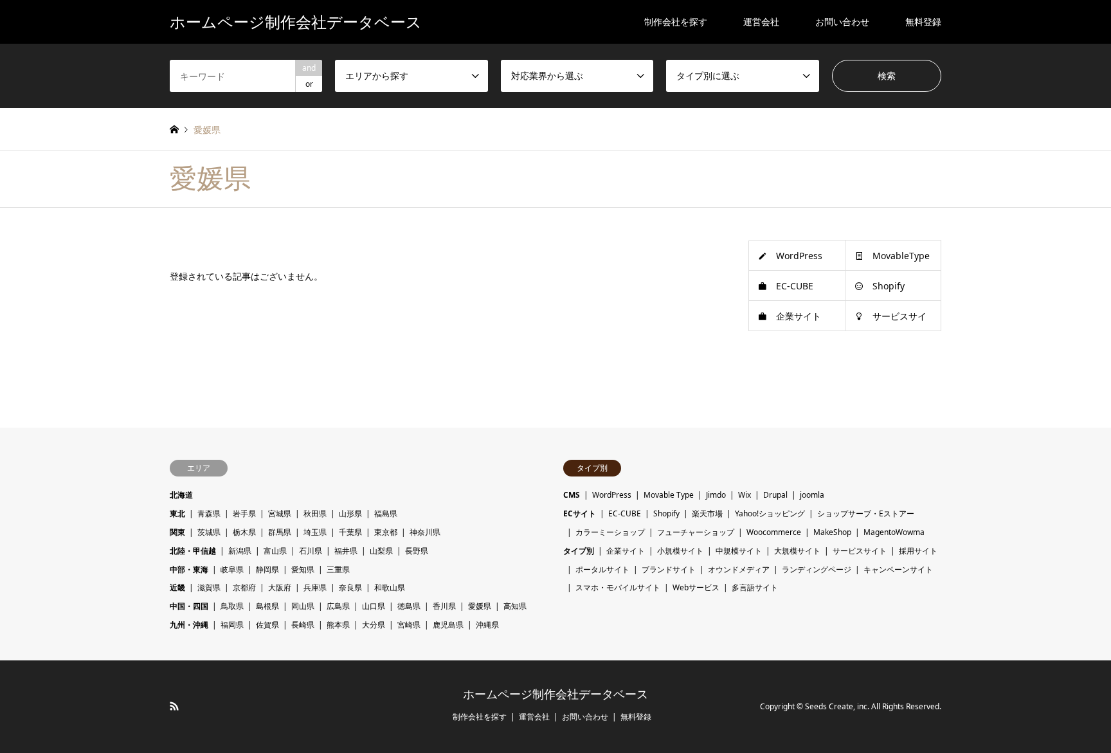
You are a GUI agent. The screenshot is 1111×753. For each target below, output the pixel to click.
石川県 (310, 550)
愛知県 (302, 569)
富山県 (275, 550)
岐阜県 (232, 569)
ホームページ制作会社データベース (555, 694)
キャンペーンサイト (898, 569)
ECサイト (579, 513)
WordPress (799, 255)
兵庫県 (315, 587)
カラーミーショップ (610, 532)
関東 (177, 532)
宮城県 (279, 513)
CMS (571, 494)
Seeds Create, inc (836, 706)
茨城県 (209, 532)
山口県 (373, 606)
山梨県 (381, 550)
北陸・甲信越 (193, 550)
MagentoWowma (894, 532)
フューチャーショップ (695, 532)
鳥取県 (232, 606)
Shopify (888, 286)
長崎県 (302, 624)
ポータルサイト (602, 569)
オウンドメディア (739, 569)
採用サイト (918, 550)
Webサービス (696, 587)
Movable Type (669, 494)
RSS (174, 706)
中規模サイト (739, 550)
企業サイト (798, 316)
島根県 (267, 606)
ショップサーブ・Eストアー (865, 513)
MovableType (901, 255)
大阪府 (279, 587)
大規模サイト (797, 550)
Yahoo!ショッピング (770, 513)
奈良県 (350, 587)
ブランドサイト (669, 569)
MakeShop (832, 532)
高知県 (515, 606)
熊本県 (338, 624)
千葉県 (350, 532)
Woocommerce (773, 532)
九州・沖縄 (189, 624)
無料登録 (923, 21)
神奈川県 (425, 532)
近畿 (177, 587)
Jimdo (716, 494)
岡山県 (302, 606)
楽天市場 (707, 513)
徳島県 (408, 606)
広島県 (338, 606)
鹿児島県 (448, 624)
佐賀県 (267, 624)
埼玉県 (315, 532)
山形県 (350, 513)
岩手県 (244, 513)
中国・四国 (189, 606)
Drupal (775, 494)
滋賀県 (209, 587)
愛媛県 (479, 606)
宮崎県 (408, 624)
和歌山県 (389, 587)
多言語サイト (755, 587)
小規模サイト (680, 550)
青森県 (209, 513)
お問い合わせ (842, 21)
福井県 (345, 550)
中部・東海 (189, 569)
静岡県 (267, 569)
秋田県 (315, 513)
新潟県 (239, 550)
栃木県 (244, 532)
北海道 (181, 494)
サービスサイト (860, 550)
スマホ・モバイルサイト (617, 587)
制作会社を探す (675, 21)
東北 (177, 513)
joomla (812, 494)
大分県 (373, 624)
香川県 (444, 606)
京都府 (244, 587)
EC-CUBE (794, 286)
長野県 (416, 550)
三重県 (338, 569)
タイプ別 (578, 550)
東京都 (385, 532)
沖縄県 (487, 624)
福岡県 (232, 624)
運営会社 (761, 21)
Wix (744, 494)
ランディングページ (816, 569)
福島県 (385, 513)
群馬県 (279, 532)
